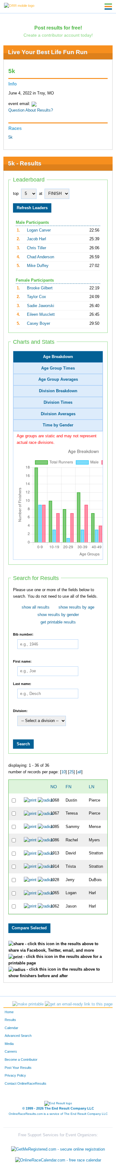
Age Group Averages (58, 379)
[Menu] (108, 6)
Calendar (11, 1028)
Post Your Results (18, 1067)
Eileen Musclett (41, 314)
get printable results (58, 622)
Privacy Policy (15, 1075)
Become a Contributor (21, 1059)
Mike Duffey (38, 266)
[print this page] (28, 1004)
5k (10, 137)
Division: (20, 710)
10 (63, 772)
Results (10, 1020)
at (40, 193)
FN (68, 786)
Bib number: (23, 634)
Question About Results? (30, 110)
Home (9, 1012)
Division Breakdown (58, 391)
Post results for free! (58, 27)
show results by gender (58, 615)
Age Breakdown (58, 357)
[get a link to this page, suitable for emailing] (79, 1004)
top (16, 193)
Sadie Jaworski (40, 306)
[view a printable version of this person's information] (30, 800)
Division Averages (58, 414)
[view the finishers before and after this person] (46, 800)
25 (71, 772)
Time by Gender (58, 425)
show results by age (76, 607)
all (79, 772)
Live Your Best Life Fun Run (48, 52)
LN (91, 786)
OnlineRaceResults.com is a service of (58, 1113)
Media (9, 1044)
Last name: (22, 683)
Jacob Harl (36, 239)
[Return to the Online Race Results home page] (19, 5)
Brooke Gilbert (40, 288)
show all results (35, 607)
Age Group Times (58, 368)
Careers (11, 1051)
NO (53, 786)
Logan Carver (39, 230)
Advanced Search (18, 1035)
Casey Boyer (38, 323)
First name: (22, 661)
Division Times (58, 402)
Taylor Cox (36, 297)
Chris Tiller (36, 248)
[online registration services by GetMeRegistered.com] (58, 1147)
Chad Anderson (40, 257)
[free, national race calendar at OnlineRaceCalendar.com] (58, 1160)
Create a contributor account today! (58, 35)
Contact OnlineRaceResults (25, 1083)
